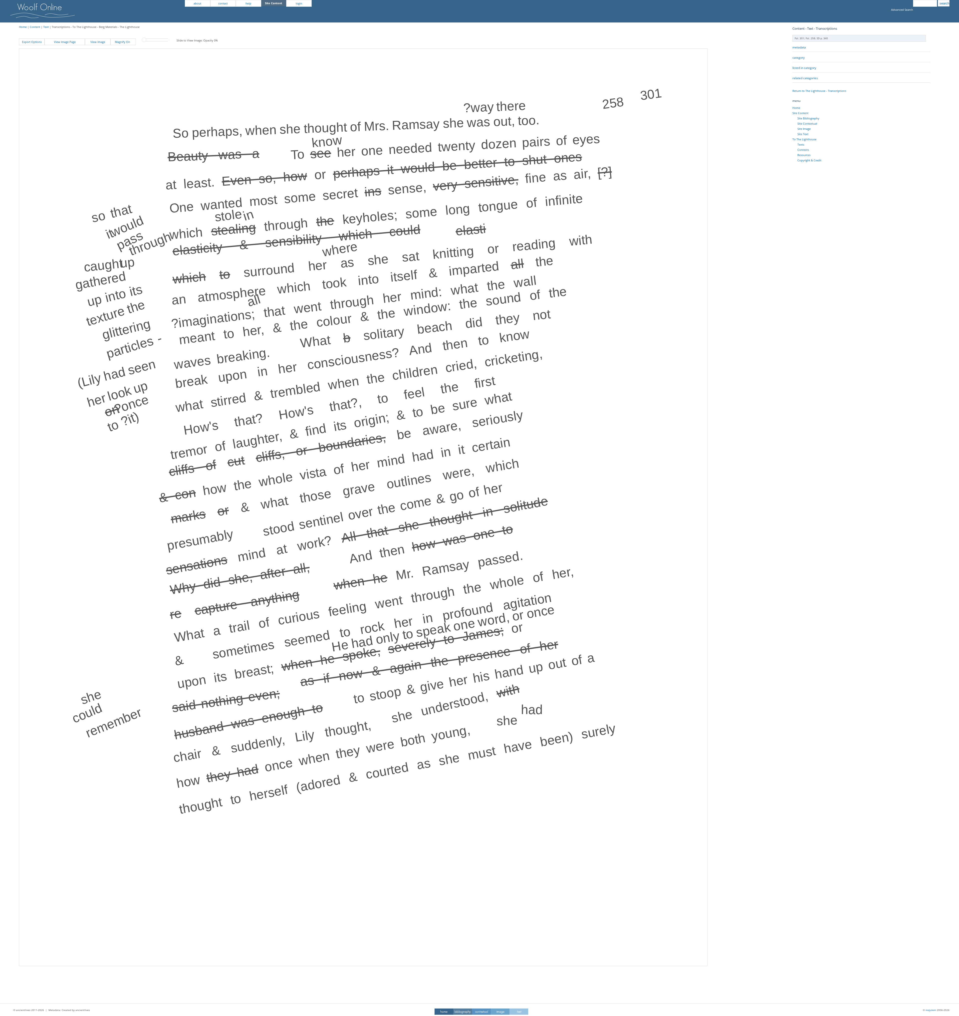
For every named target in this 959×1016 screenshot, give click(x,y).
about (197, 3)
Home (23, 27)
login (299, 3)
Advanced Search (902, 9)
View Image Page (65, 42)
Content (35, 27)
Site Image (804, 129)
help (248, 3)
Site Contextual (807, 123)
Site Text (802, 134)
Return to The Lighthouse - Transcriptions (819, 91)
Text (46, 27)
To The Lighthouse (804, 139)
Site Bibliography (808, 118)
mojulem (931, 1010)
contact (223, 3)
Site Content (800, 113)
